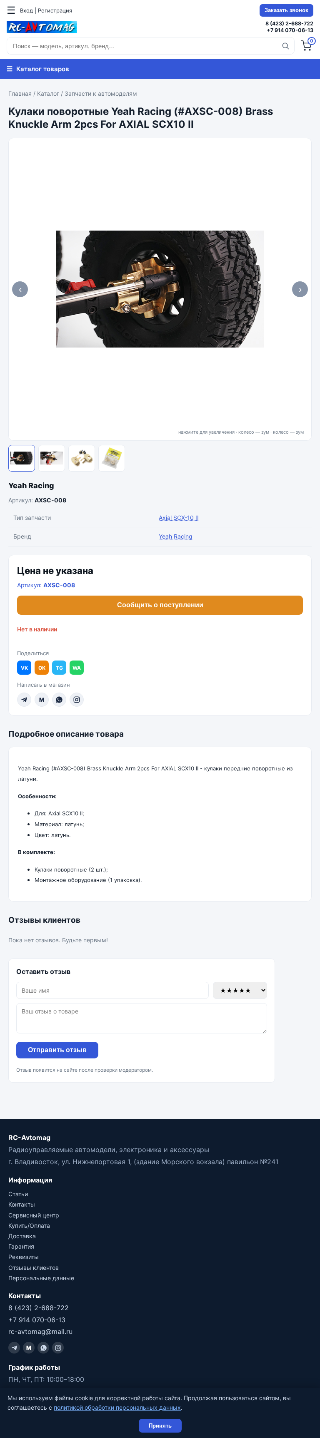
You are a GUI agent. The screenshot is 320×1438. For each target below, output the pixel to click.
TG (59, 668)
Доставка (22, 1235)
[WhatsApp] (59, 700)
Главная (20, 93)
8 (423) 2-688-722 (289, 23)
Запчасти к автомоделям (101, 93)
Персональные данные (41, 1278)
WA (76, 668)
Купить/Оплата (29, 1225)
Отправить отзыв (57, 1049)
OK (41, 668)
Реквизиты (23, 1256)
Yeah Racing (31, 485)
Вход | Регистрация (46, 10)
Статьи (18, 1193)
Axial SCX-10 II (179, 517)
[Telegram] (24, 700)
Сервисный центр (33, 1215)
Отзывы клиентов (33, 1267)
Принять (160, 1426)
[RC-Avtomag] (42, 27)
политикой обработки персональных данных (117, 1407)
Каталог (48, 93)
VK (24, 668)
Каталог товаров (38, 69)
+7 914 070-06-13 (290, 30)
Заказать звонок (286, 10)
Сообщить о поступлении (160, 604)
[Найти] (285, 46)
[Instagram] (77, 700)
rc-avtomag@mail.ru (40, 1331)
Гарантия (21, 1246)
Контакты (21, 1204)
